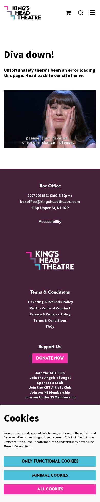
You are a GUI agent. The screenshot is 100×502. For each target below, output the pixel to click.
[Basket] (68, 13)
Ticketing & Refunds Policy (50, 302)
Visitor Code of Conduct (50, 308)
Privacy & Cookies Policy (50, 314)
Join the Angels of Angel (50, 377)
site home (72, 75)
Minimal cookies (50, 475)
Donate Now (50, 358)
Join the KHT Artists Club (50, 387)
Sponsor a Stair (50, 382)
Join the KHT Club (50, 373)
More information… (18, 446)
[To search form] (81, 13)
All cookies (50, 489)
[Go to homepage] (27, 13)
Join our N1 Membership (50, 392)
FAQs (50, 326)
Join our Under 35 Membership (50, 397)
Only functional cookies (50, 461)
